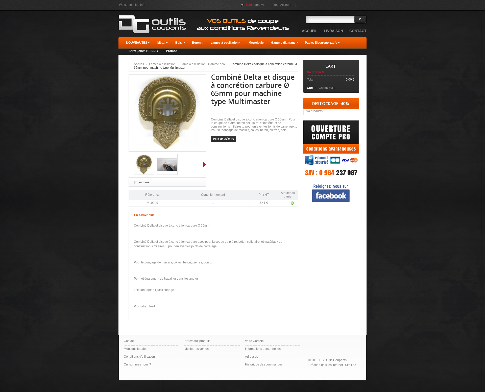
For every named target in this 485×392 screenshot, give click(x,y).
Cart (330, 66)
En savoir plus (144, 215)
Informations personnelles (263, 349)
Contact (129, 341)
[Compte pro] (331, 122)
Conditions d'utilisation (139, 356)
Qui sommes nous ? (137, 364)
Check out (326, 88)
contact (358, 31)
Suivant (204, 164)
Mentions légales (135, 349)
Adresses (251, 356)
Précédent (130, 164)
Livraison (333, 31)
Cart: (249, 5)
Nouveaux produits (197, 341)
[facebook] (331, 183)
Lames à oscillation (162, 64)
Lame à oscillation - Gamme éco (203, 64)
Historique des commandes (264, 364)
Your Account (282, 5)
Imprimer (144, 182)
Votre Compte (254, 341)
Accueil (139, 64)
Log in (139, 5)
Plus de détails (223, 139)
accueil (310, 31)
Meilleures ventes (196, 349)
